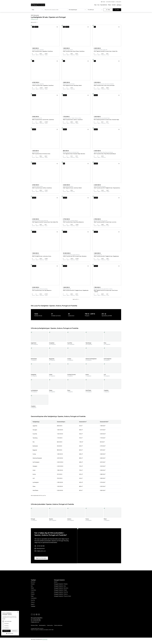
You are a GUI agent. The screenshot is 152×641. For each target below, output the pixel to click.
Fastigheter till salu (34, 19)
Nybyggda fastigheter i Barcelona (61, 588)
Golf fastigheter (107, 358)
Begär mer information (41, 558)
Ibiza (32, 586)
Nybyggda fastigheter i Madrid (60, 590)
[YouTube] (39, 614)
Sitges (32, 596)
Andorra (69, 519)
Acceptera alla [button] (6, 630)
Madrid (32, 588)
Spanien (51, 519)
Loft (105, 374)
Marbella (32, 584)
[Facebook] (32, 614)
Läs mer (3, 618)
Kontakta (114, 4)
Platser (109, 4)
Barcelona (33, 582)
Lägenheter (33, 343)
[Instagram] (37, 614)
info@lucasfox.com (41, 551)
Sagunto (32, 604)
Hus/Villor (69, 343)
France (87, 519)
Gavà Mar (33, 600)
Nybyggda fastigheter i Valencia (61, 594)
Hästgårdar (33, 374)
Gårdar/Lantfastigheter (91, 358)
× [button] (17, 612)
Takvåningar (88, 343)
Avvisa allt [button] (14, 630)
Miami (105, 519)
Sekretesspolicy (42, 625)
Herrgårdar (51, 343)
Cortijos (69, 358)
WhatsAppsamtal (40, 548)
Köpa (95, 4)
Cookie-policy (50, 625)
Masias (50, 390)
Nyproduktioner (103, 4)
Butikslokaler (34, 358)
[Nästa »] (36, 22)
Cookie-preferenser (58, 625)
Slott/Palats (88, 390)
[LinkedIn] (34, 614)
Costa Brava (33, 590)
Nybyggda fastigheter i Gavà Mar (61, 592)
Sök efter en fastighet (111, 1)
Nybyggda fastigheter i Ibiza (60, 586)
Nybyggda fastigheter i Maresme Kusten (62, 596)
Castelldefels (33, 598)
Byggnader (51, 358)
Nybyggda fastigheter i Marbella (61, 584)
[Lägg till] (57, 27)
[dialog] (10, 623)
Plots (105, 343)
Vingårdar (106, 390)
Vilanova (32, 602)
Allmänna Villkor (34, 625)
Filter (109, 9)
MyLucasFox (119, 1)
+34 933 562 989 (40, 546)
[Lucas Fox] (38, 5)
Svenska (103, 1)
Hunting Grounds (71, 374)
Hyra (98, 4)
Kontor (87, 374)
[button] (33, 35)
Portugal (33, 519)
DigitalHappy (45, 639)
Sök (118, 9)
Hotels (50, 374)
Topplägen (33, 606)
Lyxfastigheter (34, 390)
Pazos (68, 390)
